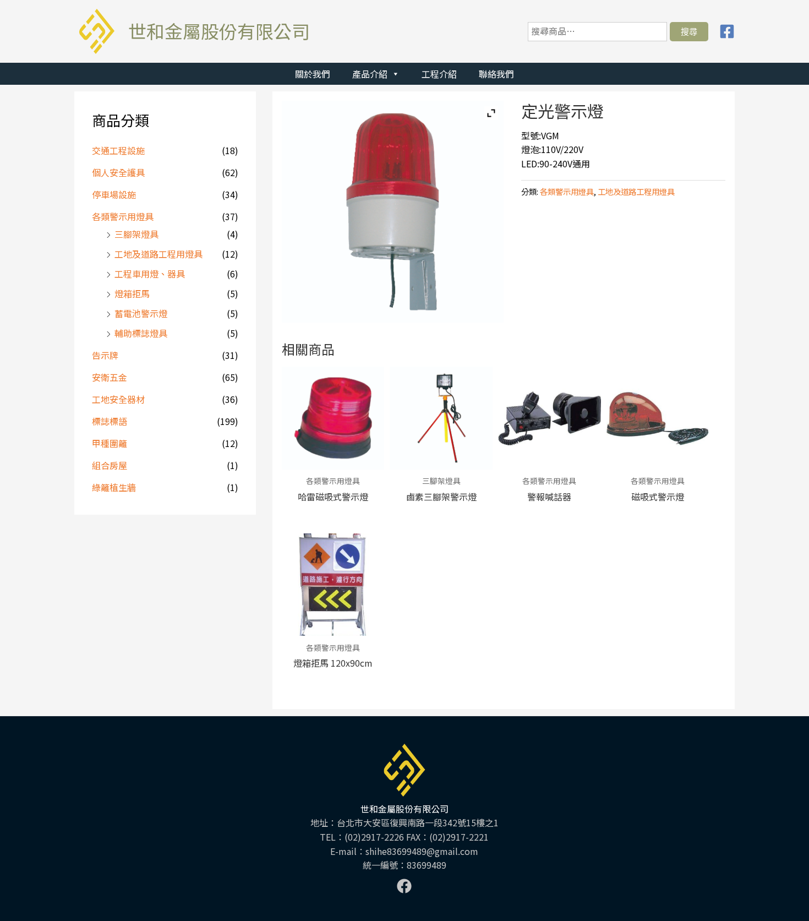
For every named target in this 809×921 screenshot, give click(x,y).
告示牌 (105, 355)
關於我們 (312, 73)
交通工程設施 (118, 150)
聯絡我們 (496, 73)
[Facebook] (727, 31)
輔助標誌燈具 (140, 333)
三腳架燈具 (136, 234)
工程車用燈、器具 (149, 273)
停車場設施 (114, 194)
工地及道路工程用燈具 (158, 253)
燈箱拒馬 (132, 293)
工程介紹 (439, 73)
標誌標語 (109, 421)
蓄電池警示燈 (140, 313)
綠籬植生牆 (114, 487)
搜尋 (689, 31)
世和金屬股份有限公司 (219, 31)
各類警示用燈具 (123, 216)
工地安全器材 (118, 399)
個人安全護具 (118, 172)
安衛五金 (109, 377)
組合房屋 (109, 465)
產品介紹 (369, 73)
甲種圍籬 (109, 443)
